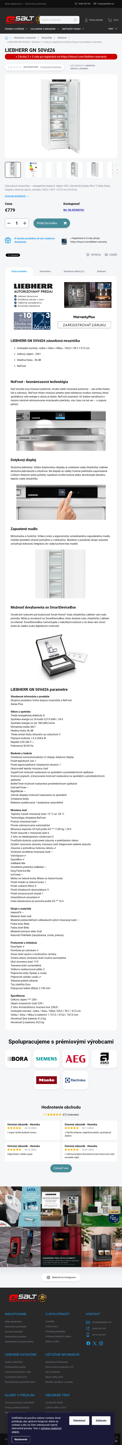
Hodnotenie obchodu (61, 1107)
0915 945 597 (99, 1335)
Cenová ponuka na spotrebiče (19, 1402)
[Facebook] (88, 1342)
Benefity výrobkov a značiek (59, 1382)
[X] (94, 1342)
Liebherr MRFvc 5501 (55, 1407)
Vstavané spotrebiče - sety (18, 1372)
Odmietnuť (79, 1420)
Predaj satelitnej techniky (17, 1407)
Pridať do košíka (47, 223)
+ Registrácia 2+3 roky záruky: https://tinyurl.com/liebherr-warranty (89, 242)
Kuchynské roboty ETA (16, 1377)
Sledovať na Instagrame (64, 1277)
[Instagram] (101, 1342)
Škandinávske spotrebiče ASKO (20, 1382)
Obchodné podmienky (35, 4)
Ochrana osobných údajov (58, 1336)
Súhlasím (101, 1420)
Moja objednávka (13, 4)
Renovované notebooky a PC (59, 1367)
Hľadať (75, 20)
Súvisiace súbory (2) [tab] (74, 271)
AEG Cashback (52, 1372)
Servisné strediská (14, 1331)
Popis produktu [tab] (19, 271)
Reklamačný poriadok (15, 1336)
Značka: (79, 69)
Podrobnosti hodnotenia (51, 67)
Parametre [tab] (45, 271)
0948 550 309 (99, 1328)
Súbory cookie (52, 1341)
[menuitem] (16, 29)
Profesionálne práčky (15, 1367)
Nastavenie (20, 1439)
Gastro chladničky (14, 1362)
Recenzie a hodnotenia (56, 1362)
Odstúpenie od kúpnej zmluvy (19, 1341)
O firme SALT (51, 1326)
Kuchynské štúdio (54, 1402)
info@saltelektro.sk (101, 1322)
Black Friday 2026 (54, 1377)
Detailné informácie (15, 196)
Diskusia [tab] (101, 271)
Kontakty (49, 1321)
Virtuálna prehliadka (55, 1331)
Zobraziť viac (61, 1168)
